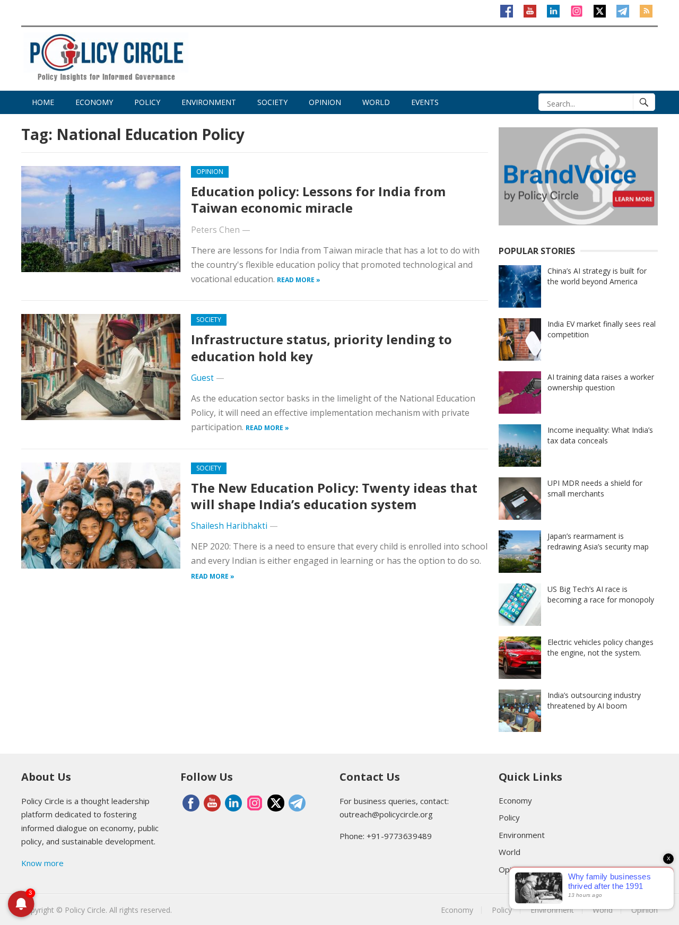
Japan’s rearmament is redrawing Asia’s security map (598, 541)
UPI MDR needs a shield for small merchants (594, 488)
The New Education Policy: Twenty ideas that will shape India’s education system (334, 496)
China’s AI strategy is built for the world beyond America (597, 276)
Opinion (325, 102)
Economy (94, 102)
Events (425, 102)
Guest (202, 377)
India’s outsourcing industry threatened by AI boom (594, 700)
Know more (42, 863)
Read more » (298, 279)
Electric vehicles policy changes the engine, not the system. (600, 647)
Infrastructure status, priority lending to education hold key (321, 347)
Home (43, 102)
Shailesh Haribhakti (229, 525)
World (376, 102)
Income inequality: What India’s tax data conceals (600, 435)
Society (272, 102)
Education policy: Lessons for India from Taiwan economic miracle (318, 199)
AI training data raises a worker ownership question (600, 382)
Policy (147, 102)
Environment (208, 102)
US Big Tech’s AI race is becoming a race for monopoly (600, 594)
